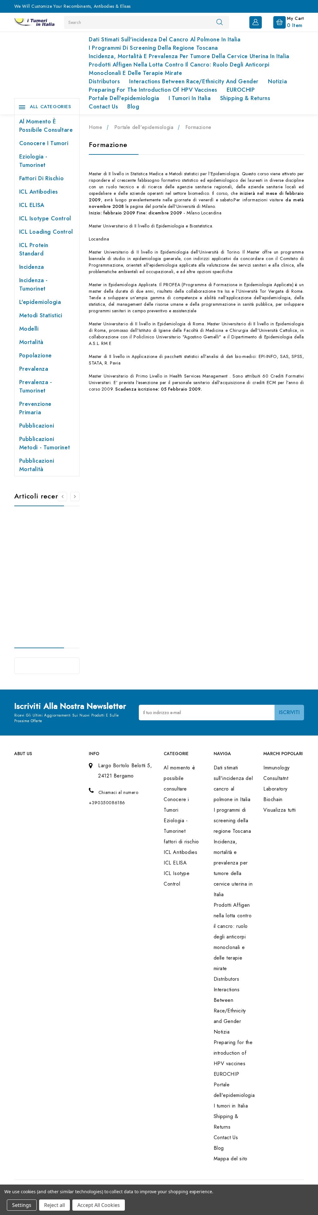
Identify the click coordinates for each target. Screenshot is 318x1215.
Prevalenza (33, 369)
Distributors (104, 81)
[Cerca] (220, 22)
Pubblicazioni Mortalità (36, 465)
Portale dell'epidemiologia (124, 98)
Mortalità (31, 342)
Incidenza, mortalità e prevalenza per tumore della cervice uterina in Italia (189, 56)
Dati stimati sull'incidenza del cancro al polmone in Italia (164, 39)
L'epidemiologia (40, 302)
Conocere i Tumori (44, 143)
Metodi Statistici (40, 315)
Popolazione (35, 355)
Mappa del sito (231, 1158)
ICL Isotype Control (45, 218)
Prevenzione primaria (35, 408)
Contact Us (103, 107)
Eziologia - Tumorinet (33, 161)
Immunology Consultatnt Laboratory (276, 778)
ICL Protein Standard (34, 249)
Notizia (277, 81)
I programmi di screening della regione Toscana (153, 48)
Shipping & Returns (245, 98)
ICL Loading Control (46, 232)
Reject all (54, 1205)
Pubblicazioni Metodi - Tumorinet (44, 443)
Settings (21, 1205)
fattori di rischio (41, 178)
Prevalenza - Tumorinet (35, 386)
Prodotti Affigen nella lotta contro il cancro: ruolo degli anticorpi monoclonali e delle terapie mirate (179, 69)
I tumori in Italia (190, 98)
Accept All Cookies (98, 1205)
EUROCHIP (241, 90)
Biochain (273, 799)
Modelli (29, 329)
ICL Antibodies (38, 192)
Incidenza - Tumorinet (33, 284)
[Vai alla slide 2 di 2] (62, 496)
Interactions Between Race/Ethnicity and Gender (194, 81)
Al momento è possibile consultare (46, 125)
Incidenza (31, 267)
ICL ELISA (31, 205)
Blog (133, 107)
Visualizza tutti (279, 810)
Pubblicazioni (36, 426)
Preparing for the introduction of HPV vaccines (153, 90)
